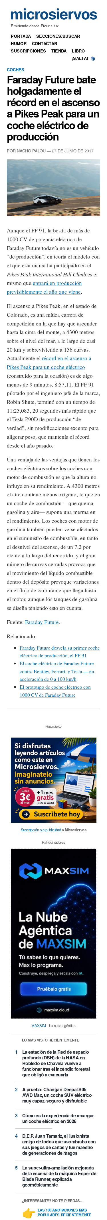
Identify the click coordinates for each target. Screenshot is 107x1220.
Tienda (59, 51)
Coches (15, 69)
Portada (21, 36)
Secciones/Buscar (58, 36)
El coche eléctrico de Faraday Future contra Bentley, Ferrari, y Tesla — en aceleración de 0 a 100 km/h (57, 671)
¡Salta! (80, 58)
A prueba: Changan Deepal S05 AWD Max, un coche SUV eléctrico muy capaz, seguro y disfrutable (57, 1095)
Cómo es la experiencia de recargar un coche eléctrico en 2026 (58, 1118)
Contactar (44, 43)
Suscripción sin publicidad (41, 829)
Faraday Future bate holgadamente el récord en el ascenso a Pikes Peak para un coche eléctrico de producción (53, 108)
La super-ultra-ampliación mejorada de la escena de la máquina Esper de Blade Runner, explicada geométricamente (59, 1176)
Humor (18, 43)
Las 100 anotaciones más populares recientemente (64, 1212)
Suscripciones (28, 51)
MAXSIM (38, 1025)
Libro (78, 51)
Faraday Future (42, 621)
